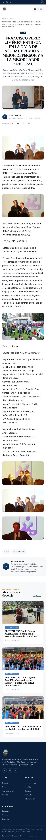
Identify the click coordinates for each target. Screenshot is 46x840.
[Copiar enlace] (29, 123)
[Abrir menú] (41, 8)
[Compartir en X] (12, 123)
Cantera (28, 791)
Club (10, 18)
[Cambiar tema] (42, 2)
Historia (5, 783)
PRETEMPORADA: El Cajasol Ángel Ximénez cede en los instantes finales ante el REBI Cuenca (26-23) (20, 681)
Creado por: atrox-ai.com (29, 836)
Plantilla (28, 787)
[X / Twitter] (3, 2)
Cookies (15, 836)
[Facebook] (10, 2)
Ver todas (37, 596)
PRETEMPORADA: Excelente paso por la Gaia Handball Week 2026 (23, 727)
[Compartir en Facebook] (23, 123)
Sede (4, 787)
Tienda (5, 815)
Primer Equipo (30, 783)
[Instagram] (7, 2)
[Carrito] (35, 8)
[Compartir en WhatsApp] (18, 123)
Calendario (29, 795)
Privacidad (6, 836)
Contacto (5, 795)
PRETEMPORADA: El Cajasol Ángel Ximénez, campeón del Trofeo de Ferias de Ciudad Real (21, 634)
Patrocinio (6, 819)
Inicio (4, 18)
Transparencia (8, 791)
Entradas (5, 811)
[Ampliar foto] (23, 97)
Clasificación (30, 799)
